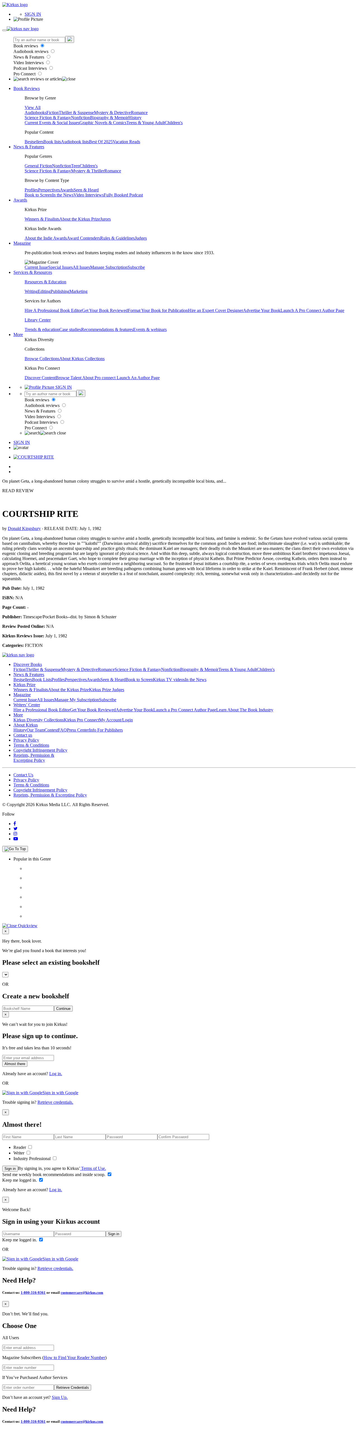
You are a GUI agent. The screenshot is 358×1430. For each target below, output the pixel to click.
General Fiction (38, 165)
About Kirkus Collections (82, 358)
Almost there (14, 1064)
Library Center (38, 320)
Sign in (10, 1169)
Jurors (105, 219)
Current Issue (36, 267)
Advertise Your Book (262, 310)
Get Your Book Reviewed (105, 310)
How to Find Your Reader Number (74, 1357)
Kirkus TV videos (169, 679)
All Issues (81, 267)
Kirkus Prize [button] (24, 684)
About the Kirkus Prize (79, 219)
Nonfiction (80, 117)
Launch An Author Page (138, 377)
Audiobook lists (75, 141)
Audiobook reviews (31, 51)
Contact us (22, 735)
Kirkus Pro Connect (81, 720)
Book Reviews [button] (26, 88)
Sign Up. (60, 1397)
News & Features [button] (28, 146)
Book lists (52, 141)
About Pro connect (99, 377)
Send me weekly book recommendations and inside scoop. (54, 1174)
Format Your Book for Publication (158, 310)
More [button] (18, 334)
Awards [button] (20, 200)
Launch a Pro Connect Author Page (184, 709)
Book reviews (26, 45)
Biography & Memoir (109, 117)
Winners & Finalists (42, 219)
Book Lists (41, 679)
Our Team (35, 730)
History (135, 117)
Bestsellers (34, 141)
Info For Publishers (106, 730)
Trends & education (42, 329)
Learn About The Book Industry (244, 709)
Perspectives (49, 190)
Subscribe (136, 267)
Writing (31, 291)
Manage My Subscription (76, 699)
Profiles (31, 190)
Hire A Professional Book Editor (53, 310)
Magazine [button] (22, 243)
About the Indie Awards (46, 238)
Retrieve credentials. (55, 1102)
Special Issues (60, 267)
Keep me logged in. (20, 1180)
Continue (63, 1008)
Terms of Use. (93, 1168)
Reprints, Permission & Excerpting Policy (33, 758)
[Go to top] (15, 849)
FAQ (62, 730)
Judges (141, 238)
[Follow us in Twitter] (15, 828)
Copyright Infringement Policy (40, 750)
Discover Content (40, 377)
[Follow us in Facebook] (14, 823)
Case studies (70, 329)
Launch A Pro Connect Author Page (312, 310)
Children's (174, 122)
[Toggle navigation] (4, 30)
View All (33, 107)
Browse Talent (69, 377)
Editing (44, 291)
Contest (51, 730)
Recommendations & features (107, 329)
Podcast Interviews (30, 68)
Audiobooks (35, 112)
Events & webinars (150, 329)
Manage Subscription (109, 267)
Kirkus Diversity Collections (38, 720)
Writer (19, 1153)
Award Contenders (83, 238)
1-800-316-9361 (33, 1292)
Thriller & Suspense (76, 112)
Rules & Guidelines (117, 238)
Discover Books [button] (27, 664)
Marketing (78, 291)
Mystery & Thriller (87, 170)
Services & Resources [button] (32, 272)
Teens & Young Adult (145, 122)
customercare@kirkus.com (82, 1292)
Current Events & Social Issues (52, 122)
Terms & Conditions (31, 745)
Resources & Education (45, 281)
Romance (139, 112)
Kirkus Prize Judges (106, 689)
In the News (63, 195)
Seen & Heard (86, 190)
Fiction (52, 112)
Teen (75, 165)
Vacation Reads (126, 141)
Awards (67, 190)
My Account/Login (116, 720)
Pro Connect (25, 73)
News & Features (29, 57)
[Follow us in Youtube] (15, 838)
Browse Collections (42, 358)
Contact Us (23, 774)
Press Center (78, 730)
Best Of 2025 (101, 141)
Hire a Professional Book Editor (41, 709)
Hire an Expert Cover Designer (215, 310)
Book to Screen (38, 195)
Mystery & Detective (112, 112)
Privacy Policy (26, 740)
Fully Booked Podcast (123, 195)
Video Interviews (29, 62)
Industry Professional (32, 1158)
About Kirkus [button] (25, 725)
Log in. (55, 1073)
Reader (20, 1147)
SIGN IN (33, 14)
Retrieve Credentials (72, 1387)
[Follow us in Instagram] (15, 833)
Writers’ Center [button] (26, 704)
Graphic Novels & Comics (102, 122)
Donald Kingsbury (24, 528)
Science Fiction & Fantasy (48, 117)
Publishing (60, 291)
